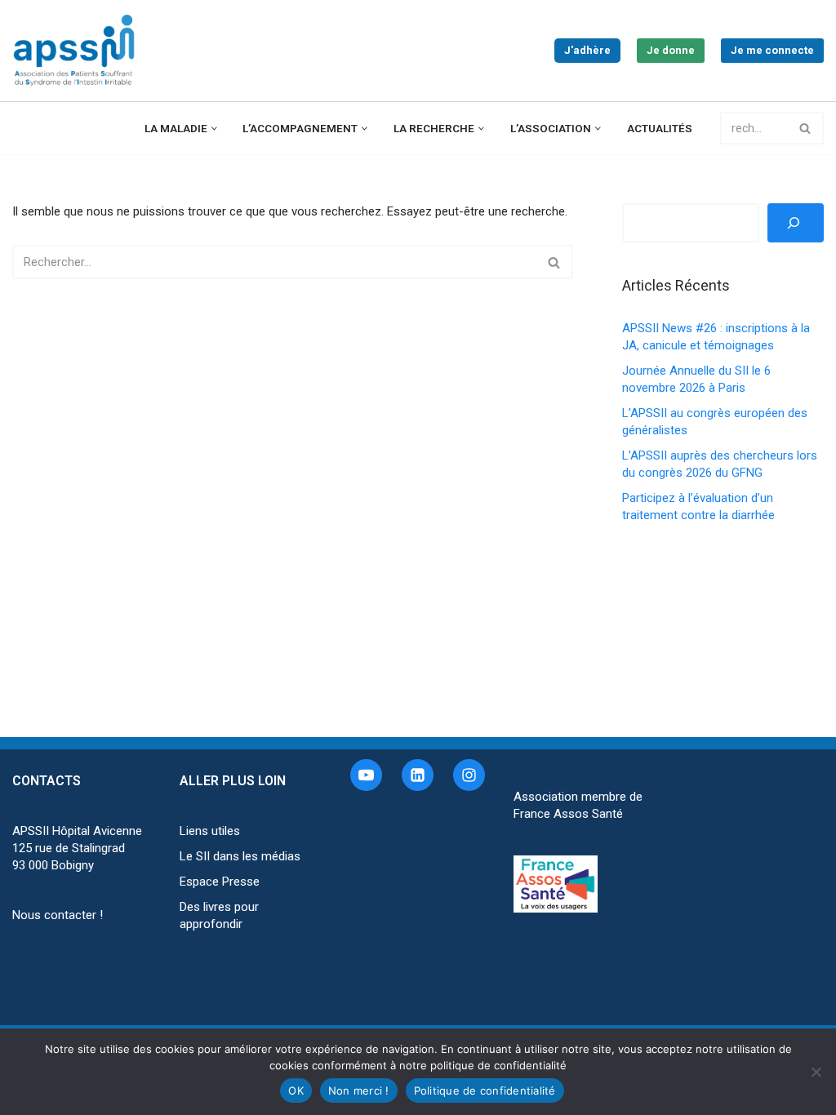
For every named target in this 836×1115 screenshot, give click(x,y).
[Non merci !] (815, 1072)
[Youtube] (366, 775)
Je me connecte (772, 50)
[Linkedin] (418, 775)
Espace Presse (220, 881)
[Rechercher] (805, 128)
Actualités (659, 128)
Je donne (671, 50)
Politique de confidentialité (485, 1090)
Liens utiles (210, 831)
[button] (214, 128)
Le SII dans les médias (240, 856)
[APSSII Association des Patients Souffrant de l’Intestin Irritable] (77, 51)
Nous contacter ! (57, 915)
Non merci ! (358, 1090)
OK (296, 1090)
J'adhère (587, 50)
